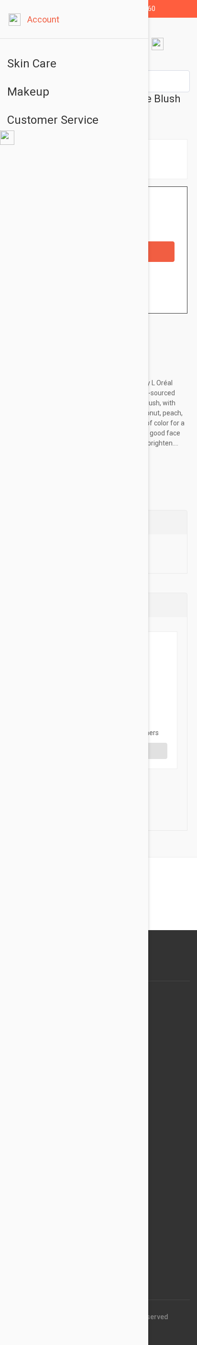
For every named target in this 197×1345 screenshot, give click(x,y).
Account (43, 19)
